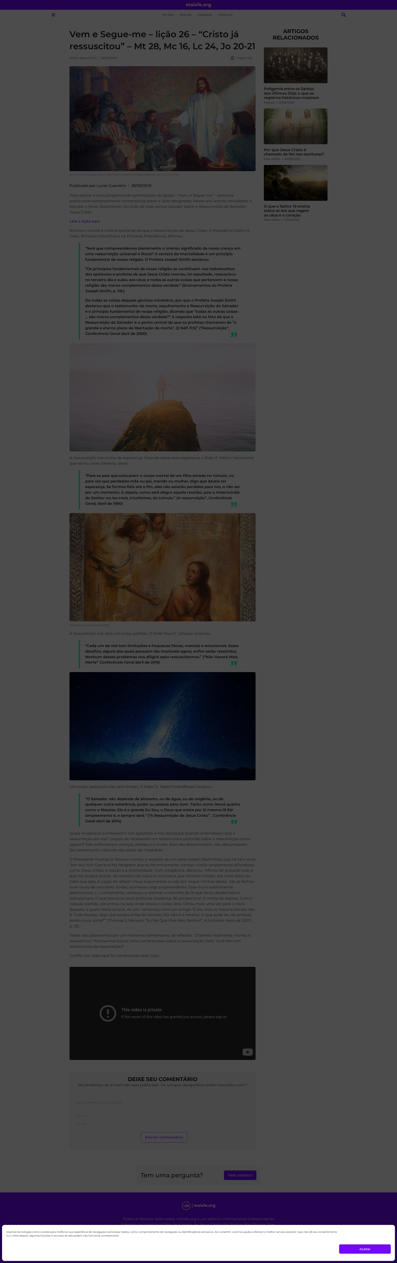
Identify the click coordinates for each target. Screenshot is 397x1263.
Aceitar (365, 1249)
